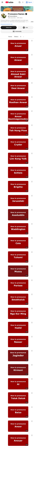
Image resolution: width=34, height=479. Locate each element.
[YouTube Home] (9, 2)
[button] (24, 37)
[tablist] (17, 37)
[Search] (20, 2)
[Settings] (23, 2)
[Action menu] (32, 40)
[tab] (10, 37)
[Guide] (2, 2)
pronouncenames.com (7, 24)
